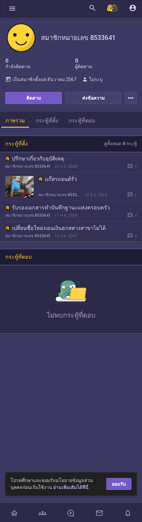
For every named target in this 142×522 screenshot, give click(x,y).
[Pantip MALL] (113, 8)
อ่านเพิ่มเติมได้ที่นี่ (71, 487)
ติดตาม (33, 98)
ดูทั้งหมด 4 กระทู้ (120, 143)
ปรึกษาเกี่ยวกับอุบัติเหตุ (38, 158)
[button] (12, 8)
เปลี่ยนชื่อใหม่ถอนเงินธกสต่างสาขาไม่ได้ (59, 228)
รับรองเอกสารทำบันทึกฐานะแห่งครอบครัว (61, 207)
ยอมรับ (119, 484)
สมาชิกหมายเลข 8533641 (28, 166)
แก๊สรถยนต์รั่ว (61, 179)
